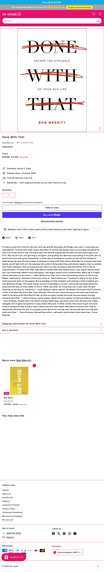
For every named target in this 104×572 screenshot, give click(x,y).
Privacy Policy (8, 509)
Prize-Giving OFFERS (51, 2)
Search (5, 490)
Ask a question (10, 330)
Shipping (18, 202)
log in (85, 229)
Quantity (7, 190)
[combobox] (52, 21)
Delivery (6, 501)
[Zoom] (100, 128)
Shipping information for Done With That (24, 323)
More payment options (52, 221)
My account (7, 520)
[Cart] (93, 14)
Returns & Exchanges (12, 516)
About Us (6, 494)
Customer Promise (11, 505)
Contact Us (7, 497)
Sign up (76, 229)
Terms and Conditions (12, 512)
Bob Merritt (8, 142)
